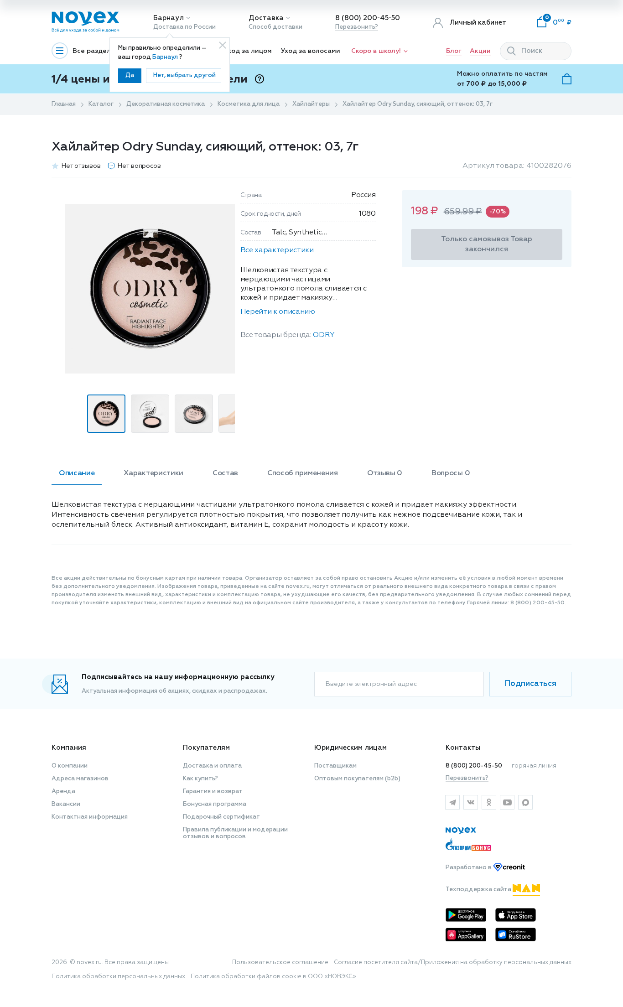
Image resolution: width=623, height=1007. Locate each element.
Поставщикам (335, 766)
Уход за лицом (248, 51)
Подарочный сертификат (221, 817)
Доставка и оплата (212, 766)
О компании (70, 766)
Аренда (63, 791)
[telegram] (452, 802)
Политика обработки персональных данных (118, 977)
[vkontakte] (471, 802)
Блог (454, 51)
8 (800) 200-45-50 (367, 18)
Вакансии (66, 804)
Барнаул (168, 18)
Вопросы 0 (450, 473)
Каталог (101, 104)
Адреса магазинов (80, 779)
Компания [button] (69, 747)
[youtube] (507, 802)
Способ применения (302, 473)
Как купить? (200, 779)
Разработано (469, 868)
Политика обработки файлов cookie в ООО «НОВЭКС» (273, 977)
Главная (64, 104)
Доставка (266, 18)
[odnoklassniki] (489, 802)
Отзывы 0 (384, 473)
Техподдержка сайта (479, 890)
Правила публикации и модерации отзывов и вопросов (235, 833)
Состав (225, 473)
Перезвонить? (356, 27)
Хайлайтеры (311, 104)
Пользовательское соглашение (280, 962)
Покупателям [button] (206, 747)
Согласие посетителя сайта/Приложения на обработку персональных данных (452, 962)
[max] (525, 802)
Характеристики (153, 473)
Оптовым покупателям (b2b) (357, 779)
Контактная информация (90, 817)
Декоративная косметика (165, 104)
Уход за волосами (310, 51)
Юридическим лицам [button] (350, 747)
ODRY (324, 335)
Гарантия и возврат (213, 791)
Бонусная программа (214, 804)
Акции (480, 51)
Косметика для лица (249, 104)
